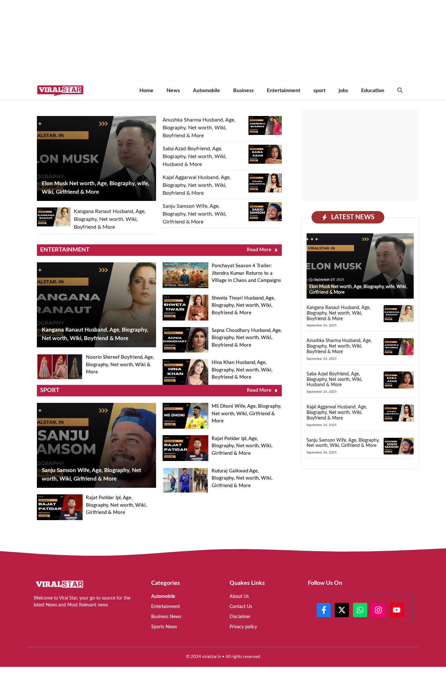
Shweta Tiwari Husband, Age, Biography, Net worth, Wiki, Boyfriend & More (243, 305)
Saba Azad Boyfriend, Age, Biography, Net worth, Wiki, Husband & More (195, 156)
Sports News (164, 627)
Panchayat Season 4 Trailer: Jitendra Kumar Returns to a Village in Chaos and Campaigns (246, 273)
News (173, 90)
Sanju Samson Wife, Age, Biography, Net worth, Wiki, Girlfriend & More (195, 214)
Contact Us (241, 606)
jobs (343, 90)
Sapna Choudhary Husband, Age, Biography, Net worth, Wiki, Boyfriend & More (247, 338)
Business (243, 90)
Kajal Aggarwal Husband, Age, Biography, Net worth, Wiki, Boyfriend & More (197, 185)
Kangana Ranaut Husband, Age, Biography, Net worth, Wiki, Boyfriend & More (110, 219)
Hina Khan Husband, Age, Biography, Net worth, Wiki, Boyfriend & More (242, 370)
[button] (400, 91)
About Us (239, 596)
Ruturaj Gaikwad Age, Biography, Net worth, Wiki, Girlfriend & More (242, 478)
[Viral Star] (60, 91)
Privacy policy (243, 627)
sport (319, 90)
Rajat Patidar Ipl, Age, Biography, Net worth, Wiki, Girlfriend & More (116, 505)
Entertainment (283, 90)
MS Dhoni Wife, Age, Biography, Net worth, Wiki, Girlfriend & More (246, 413)
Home (146, 90)
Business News (166, 617)
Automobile (206, 90)
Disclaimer (240, 617)
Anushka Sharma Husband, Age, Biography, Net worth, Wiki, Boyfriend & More (199, 127)
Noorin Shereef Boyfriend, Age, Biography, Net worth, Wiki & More (120, 364)
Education (372, 90)
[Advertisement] (360, 155)
